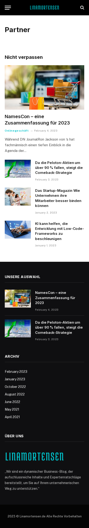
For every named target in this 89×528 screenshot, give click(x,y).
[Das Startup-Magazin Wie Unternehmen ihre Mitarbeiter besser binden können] (18, 197)
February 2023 (16, 371)
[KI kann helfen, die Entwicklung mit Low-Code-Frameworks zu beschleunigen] (18, 230)
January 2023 (15, 379)
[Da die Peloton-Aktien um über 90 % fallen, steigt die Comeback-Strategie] (18, 169)
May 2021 (12, 409)
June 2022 (12, 402)
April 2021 (12, 417)
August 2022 (15, 394)
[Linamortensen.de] (44, 7)
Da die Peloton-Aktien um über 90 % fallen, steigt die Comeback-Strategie (59, 167)
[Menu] (8, 7)
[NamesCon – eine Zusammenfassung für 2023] (44, 87)
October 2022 (15, 387)
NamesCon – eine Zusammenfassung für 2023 (55, 297)
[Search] (81, 7)
